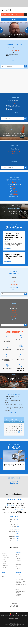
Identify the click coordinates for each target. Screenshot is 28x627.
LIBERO (2, 615)
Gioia (17, 566)
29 (19, 432)
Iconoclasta (5, 565)
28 (17, 432)
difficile (4, 510)
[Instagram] (10, 606)
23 (21, 430)
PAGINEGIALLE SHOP (19, 615)
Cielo (17, 526)
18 (10, 430)
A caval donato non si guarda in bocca (20, 598)
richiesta (17, 503)
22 (19, 430)
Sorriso (17, 529)
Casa (3, 579)
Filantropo (4, 555)
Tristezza (18, 568)
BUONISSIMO (11, 618)
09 (21, 426)
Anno (17, 538)
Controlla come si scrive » (14, 288)
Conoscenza (19, 560)
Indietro (6, 419)
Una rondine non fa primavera (20, 582)
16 (21, 428)
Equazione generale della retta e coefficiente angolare (13, 256)
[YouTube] (17, 606)
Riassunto (18, 562)
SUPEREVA (17, 618)
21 (17, 430)
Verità (17, 531)
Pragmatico (18, 558)
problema (9, 505)
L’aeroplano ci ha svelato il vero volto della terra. (14, 212)
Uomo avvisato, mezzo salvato (19, 578)
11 (10, 428)
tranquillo (21, 507)
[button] (26, 30)
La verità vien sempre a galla (19, 575)
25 (10, 432)
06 (14, 426)
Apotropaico (5, 567)
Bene (3, 589)
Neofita (4, 563)
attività (22, 503)
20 (14, 430)
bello (14, 512)
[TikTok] (14, 606)
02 (21, 424)
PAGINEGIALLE (11, 615)
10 (7, 428)
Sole (17, 524)
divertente (9, 507)
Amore (17, 519)
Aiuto (19, 621)
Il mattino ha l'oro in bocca (21, 585)
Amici (3, 587)
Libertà (17, 554)
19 (12, 430)
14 (17, 428)
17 (7, 430)
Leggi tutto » (14, 60)
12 (12, 428)
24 (7, 432)
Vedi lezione (7, 248)
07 (17, 426)
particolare (5, 512)
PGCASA (25, 615)
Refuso (4, 561)
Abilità (17, 541)
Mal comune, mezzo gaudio (20, 588)
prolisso (21, 505)
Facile (17, 556)
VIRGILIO (6, 615)
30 (21, 432)
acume (18, 509)
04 (10, 426)
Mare (3, 581)
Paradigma (18, 564)
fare (10, 512)
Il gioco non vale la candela (20, 592)
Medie (5, 260)
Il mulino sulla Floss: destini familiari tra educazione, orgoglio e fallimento (13, 236)
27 (14, 432)
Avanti (21, 419)
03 (7, 426)
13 (14, 428)
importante (11, 503)
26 (12, 432)
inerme (25, 510)
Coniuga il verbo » (14, 196)
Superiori (6, 241)
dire (6, 503)
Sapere (9, 10)
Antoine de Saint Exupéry (14, 208)
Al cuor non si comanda (19, 595)
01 (19, 424)
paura (24, 512)
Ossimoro (4, 553)
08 (19, 426)
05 (12, 426)
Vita (17, 534)
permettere (11, 510)
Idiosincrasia (5, 557)
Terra (14, 216)
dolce (16, 505)
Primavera (17, 536)
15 (19, 428)
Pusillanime (5, 559)
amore (19, 511)
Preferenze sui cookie (12, 621)
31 (6, 434)
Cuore (17, 522)
